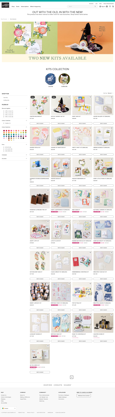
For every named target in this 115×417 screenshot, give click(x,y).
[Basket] (113, 6)
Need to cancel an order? (84, 392)
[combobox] (82, 6)
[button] (107, 6)
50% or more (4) (9, 116)
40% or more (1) (9, 114)
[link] (110, 6)
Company (23, 392)
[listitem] (14, 97)
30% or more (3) (9, 113)
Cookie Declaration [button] (60, 412)
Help (2, 392)
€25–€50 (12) (8, 151)
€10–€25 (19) (8, 149)
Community (42, 392)
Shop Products (4, 19)
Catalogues (61, 392)
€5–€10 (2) (8, 147)
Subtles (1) (7, 123)
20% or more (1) (9, 111)
